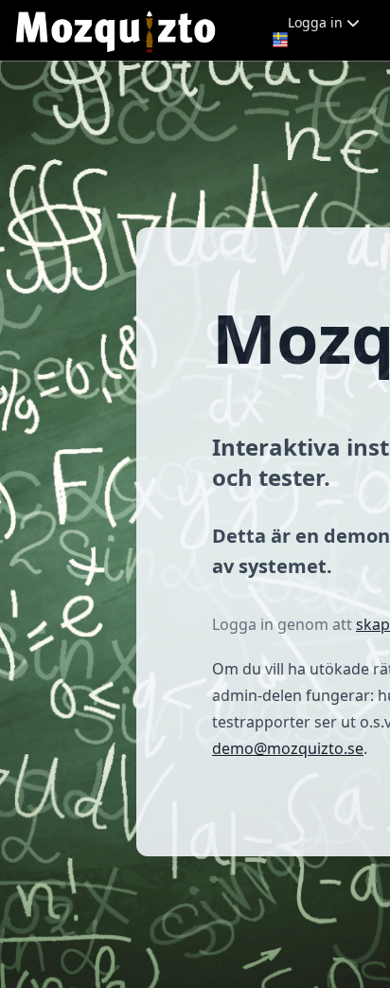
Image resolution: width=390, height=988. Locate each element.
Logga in (317, 22)
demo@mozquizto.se (287, 748)
